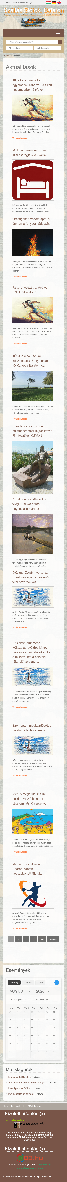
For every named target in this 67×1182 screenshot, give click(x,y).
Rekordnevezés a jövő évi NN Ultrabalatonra (30, 289)
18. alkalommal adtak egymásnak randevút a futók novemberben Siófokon (32, 85)
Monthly (14, 982)
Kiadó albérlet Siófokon (19, 1076)
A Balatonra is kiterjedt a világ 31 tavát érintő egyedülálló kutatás (29, 504)
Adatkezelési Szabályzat (23, 2)
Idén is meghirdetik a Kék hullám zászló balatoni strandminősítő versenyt (29, 798)
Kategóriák (15, 1106)
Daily (40, 982)
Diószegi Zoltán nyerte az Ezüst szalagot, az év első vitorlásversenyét (30, 577)
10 (42, 939)
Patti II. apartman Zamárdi (21, 1093)
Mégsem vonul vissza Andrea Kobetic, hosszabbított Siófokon (28, 869)
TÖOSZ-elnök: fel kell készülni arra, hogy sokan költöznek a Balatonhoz (30, 360)
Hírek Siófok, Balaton (32, 1106)
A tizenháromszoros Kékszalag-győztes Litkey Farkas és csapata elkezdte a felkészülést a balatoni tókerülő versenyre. (31, 652)
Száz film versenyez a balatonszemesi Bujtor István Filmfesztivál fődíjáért (32, 431)
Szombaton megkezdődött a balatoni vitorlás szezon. (31, 727)
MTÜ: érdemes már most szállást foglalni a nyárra (29, 152)
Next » (53, 939)
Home (7, 2)
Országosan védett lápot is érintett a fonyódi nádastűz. (31, 221)
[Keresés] (60, 42)
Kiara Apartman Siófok (19, 1088)
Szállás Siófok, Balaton (33, 9)
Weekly (28, 982)
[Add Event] (56, 982)
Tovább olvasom (19, 138)
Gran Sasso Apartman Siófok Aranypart (27, 1082)
